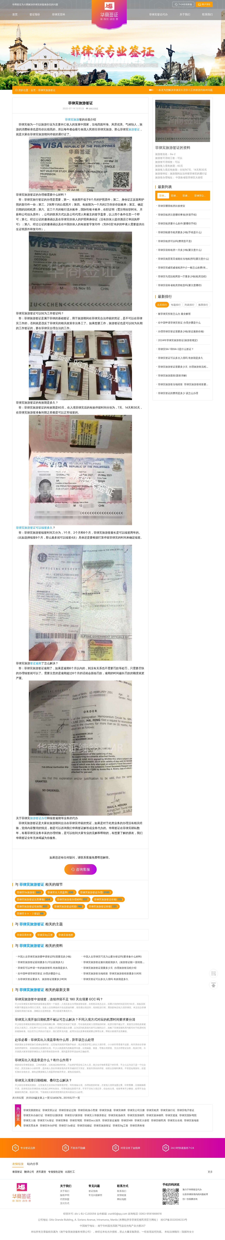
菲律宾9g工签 (45, 934)
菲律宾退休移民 (154, 1115)
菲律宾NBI (127, 1120)
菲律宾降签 (62, 1120)
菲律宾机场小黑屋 (88, 1110)
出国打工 (70, 1171)
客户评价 (206, 4)
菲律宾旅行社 (167, 1110)
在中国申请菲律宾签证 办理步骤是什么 (39, 973)
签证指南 (93, 1191)
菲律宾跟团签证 (32, 1110)
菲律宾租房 (152, 1110)
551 (66, 1097)
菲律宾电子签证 (185, 1110)
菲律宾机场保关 (117, 1115)
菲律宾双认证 (49, 1110)
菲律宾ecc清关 (92, 1120)
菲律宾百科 (58, 14)
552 (70, 1097)
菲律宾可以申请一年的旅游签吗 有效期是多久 (43, 967)
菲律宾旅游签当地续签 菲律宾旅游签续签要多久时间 (112, 973)
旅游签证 (134, 129)
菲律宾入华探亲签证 (95, 1115)
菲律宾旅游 (72, 119)
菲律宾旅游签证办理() (95, 892)
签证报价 (35, 14)
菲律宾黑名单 (30, 1125)
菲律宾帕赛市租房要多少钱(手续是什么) (180, 232)
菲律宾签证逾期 (110, 1120)
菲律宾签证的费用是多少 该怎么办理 (178, 393)
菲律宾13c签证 (45, 1120)
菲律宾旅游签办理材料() (72, 899)
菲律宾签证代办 (158, 14)
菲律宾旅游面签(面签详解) (172, 375)
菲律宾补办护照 (48, 1125)
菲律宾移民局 (158, 1120)
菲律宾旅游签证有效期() (33, 906)
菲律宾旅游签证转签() (103, 906)
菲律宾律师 (119, 1110)
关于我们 (185, 14)
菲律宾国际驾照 (188, 1115)
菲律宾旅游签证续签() (68, 906)
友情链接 (121, 1195)
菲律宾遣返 (171, 1115)
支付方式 (64, 1203)
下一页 (76, 1097)
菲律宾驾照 (76, 1120)
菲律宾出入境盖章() (61, 892)
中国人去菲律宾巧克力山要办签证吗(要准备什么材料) (112, 956)
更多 (210, 1172)
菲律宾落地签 (65, 934)
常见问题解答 (95, 1195)
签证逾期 (35, 663)
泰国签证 (17, 1171)
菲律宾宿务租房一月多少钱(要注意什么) (180, 249)
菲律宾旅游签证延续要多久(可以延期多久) (41, 962)
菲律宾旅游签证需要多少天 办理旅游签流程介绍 (109, 967)
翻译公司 (29, 1171)
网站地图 (121, 1199)
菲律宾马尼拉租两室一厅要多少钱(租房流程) (182, 276)
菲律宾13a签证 (67, 1125)
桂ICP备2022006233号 (174, 1219)
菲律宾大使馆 (141, 1120)
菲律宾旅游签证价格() (108, 899)
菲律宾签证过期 (67, 1110)
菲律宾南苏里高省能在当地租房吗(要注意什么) (183, 258)
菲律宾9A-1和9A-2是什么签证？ (176, 348)
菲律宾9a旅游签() (29, 892)
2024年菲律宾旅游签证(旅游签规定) (178, 340)
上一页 (46, 1097)
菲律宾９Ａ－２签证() (31, 913)
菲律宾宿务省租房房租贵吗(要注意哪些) (180, 285)
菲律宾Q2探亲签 (54, 1115)
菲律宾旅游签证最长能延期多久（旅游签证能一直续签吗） (114, 962)
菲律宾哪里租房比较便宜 (171, 205)
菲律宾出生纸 (175, 1120)
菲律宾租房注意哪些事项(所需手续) (177, 214)
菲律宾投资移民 (135, 1115)
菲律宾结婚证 (84, 1125)
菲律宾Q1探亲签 (74, 1115)
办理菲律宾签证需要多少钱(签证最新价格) (181, 331)
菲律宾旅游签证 (102, 1125)
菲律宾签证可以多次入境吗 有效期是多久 (105, 979)
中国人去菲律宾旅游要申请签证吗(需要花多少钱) (44, 956)
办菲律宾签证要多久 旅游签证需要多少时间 (42, 979)
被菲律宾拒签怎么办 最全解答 (174, 313)
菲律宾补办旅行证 (33, 1115)
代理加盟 (64, 1199)
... (63, 1097)
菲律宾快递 (105, 1110)
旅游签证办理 (38, 818)
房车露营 (41, 1171)
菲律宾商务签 (24, 934)
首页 (15, 14)
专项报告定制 (55, 1171)
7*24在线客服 (185, 4)
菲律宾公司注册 (136, 1110)
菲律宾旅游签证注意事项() (34, 899)
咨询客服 (83, 869)
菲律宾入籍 (29, 1120)
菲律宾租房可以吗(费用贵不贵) (175, 241)
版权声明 (64, 1195)
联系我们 (207, 14)
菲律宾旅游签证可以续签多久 (34, 527)
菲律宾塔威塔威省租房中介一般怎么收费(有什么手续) (184, 267)
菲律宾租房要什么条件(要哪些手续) (177, 223)
